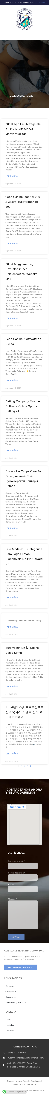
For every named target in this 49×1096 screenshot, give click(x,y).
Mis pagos (9, 986)
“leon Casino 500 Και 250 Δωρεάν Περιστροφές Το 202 (22, 201)
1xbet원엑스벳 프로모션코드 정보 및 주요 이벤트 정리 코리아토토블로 (24, 712)
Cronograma (10, 992)
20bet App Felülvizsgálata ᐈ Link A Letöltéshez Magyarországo (23, 128)
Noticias (10, 1025)
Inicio (9, 1020)
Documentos (10, 997)
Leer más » (11, 176)
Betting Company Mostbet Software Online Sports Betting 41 (23, 406)
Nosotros (10, 1031)
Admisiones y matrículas (16, 1003)
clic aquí (41, 3)
